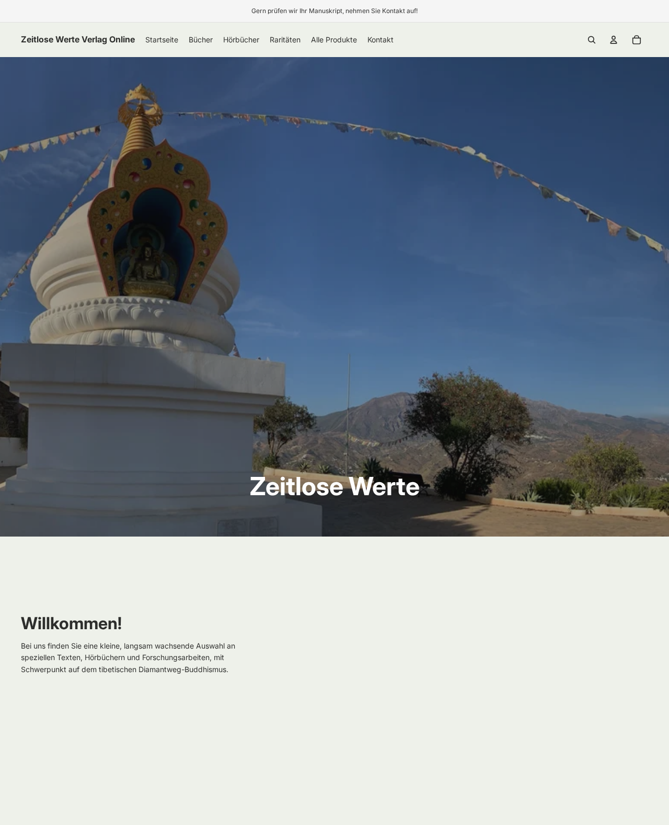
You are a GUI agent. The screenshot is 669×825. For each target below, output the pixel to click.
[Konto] (613, 39)
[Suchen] (591, 39)
